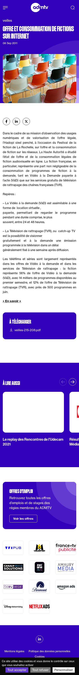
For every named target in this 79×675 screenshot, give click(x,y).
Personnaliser (63, 670)
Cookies (39, 656)
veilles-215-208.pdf (28, 330)
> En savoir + (12, 301)
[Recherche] (72, 7)
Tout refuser (40, 670)
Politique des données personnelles (49, 651)
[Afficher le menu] (5, 7)
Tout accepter (16, 670)
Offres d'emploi (21, 491)
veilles (7, 20)
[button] (72, 382)
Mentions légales (14, 651)
